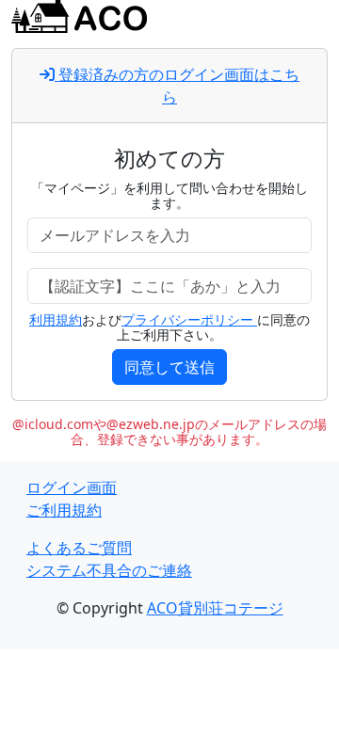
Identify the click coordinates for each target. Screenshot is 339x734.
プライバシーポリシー (189, 319)
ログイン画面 (71, 487)
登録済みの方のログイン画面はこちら (177, 85)
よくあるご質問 (79, 547)
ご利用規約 (64, 510)
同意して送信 (169, 367)
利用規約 (55, 319)
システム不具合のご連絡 (109, 570)
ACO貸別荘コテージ (215, 608)
